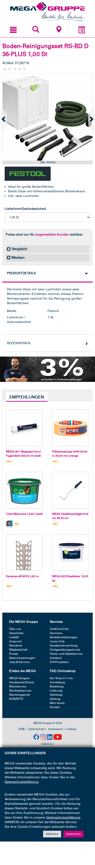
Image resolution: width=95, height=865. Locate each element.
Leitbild (14, 637)
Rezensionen (18, 343)
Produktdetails (21, 273)
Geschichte (16, 633)
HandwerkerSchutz (21, 682)
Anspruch (15, 641)
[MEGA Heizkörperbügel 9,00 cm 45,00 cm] (70, 490)
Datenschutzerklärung (22, 782)
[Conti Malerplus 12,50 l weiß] (24, 490)
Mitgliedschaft (18, 649)
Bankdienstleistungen (63, 637)
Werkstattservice (20, 690)
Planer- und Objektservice (66, 653)
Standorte (15, 645)
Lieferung (56, 690)
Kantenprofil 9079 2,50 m (22, 576)
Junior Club (57, 641)
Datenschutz (36, 729)
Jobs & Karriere (19, 662)
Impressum (55, 729)
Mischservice (17, 686)
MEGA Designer (19, 678)
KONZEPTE (16, 699)
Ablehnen (52, 834)
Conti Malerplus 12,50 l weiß (24, 514)
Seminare (56, 633)
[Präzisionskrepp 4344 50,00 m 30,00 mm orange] (70, 427)
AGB (21, 729)
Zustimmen (73, 834)
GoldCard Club (59, 629)
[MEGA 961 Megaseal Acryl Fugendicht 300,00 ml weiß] (24, 427)
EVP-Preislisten (59, 662)
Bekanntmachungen (22, 658)
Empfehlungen (26, 397)
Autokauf (56, 658)
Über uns (15, 629)
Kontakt (55, 707)
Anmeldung (57, 682)
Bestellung (56, 686)
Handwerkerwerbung (63, 645)
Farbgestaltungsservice (65, 649)
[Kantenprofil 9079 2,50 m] (24, 552)
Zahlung (55, 699)
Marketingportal (19, 694)
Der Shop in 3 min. (62, 678)
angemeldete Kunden (52, 234)
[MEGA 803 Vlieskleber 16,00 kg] (70, 552)
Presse (13, 653)
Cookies (71, 729)
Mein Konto (57, 703)
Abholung (56, 694)
